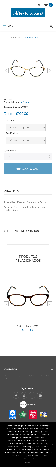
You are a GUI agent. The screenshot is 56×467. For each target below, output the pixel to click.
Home (6, 37)
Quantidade (10, 150)
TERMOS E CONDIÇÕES (20, 455)
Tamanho (12, 133)
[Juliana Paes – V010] (28, 296)
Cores (10, 120)
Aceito (28, 462)
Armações (15, 37)
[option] (28, 67)
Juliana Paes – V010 (28, 326)
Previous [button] (6, 70)
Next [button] (49, 70)
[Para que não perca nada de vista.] (28, 12)
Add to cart (31, 168)
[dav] (28, 67)
